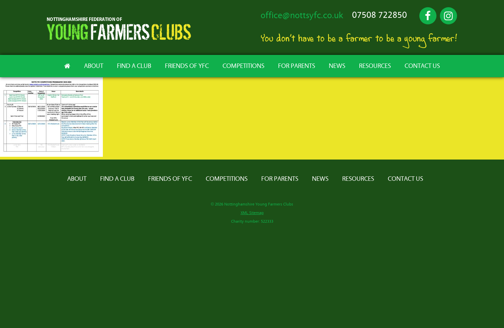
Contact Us (422, 66)
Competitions (243, 66)
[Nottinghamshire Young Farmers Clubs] (119, 38)
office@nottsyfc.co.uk (302, 16)
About (93, 66)
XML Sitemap (252, 213)
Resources (375, 66)
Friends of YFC (187, 66)
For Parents (296, 66)
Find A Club (134, 66)
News (337, 66)
